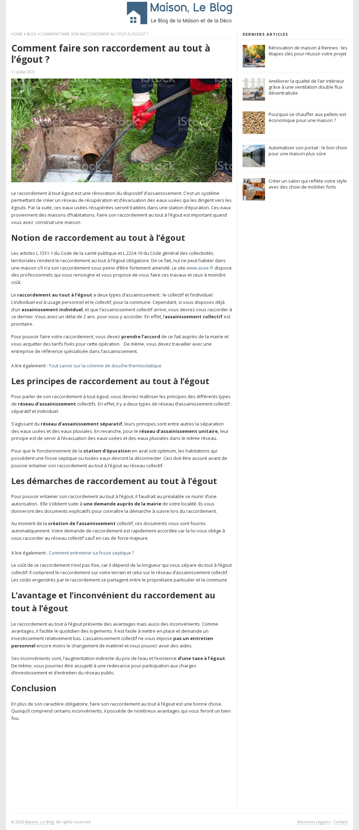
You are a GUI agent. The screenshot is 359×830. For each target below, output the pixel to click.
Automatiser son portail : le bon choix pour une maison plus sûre (308, 150)
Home (16, 34)
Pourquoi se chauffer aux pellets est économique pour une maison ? (307, 117)
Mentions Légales (314, 821)
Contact (340, 821)
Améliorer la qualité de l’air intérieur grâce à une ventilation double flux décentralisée (306, 87)
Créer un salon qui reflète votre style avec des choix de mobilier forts (308, 184)
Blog (31, 34)
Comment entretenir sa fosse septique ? (91, 553)
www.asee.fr (200, 268)
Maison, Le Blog (39, 821)
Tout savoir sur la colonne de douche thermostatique (105, 365)
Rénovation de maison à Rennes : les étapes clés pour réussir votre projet (308, 51)
